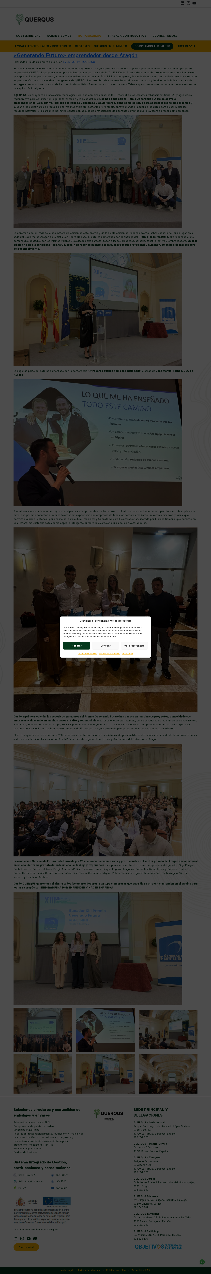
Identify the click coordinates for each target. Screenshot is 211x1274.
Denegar (106, 645)
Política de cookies (87, 653)
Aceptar (77, 645)
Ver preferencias (134, 645)
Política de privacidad (109, 653)
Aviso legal (127, 653)
